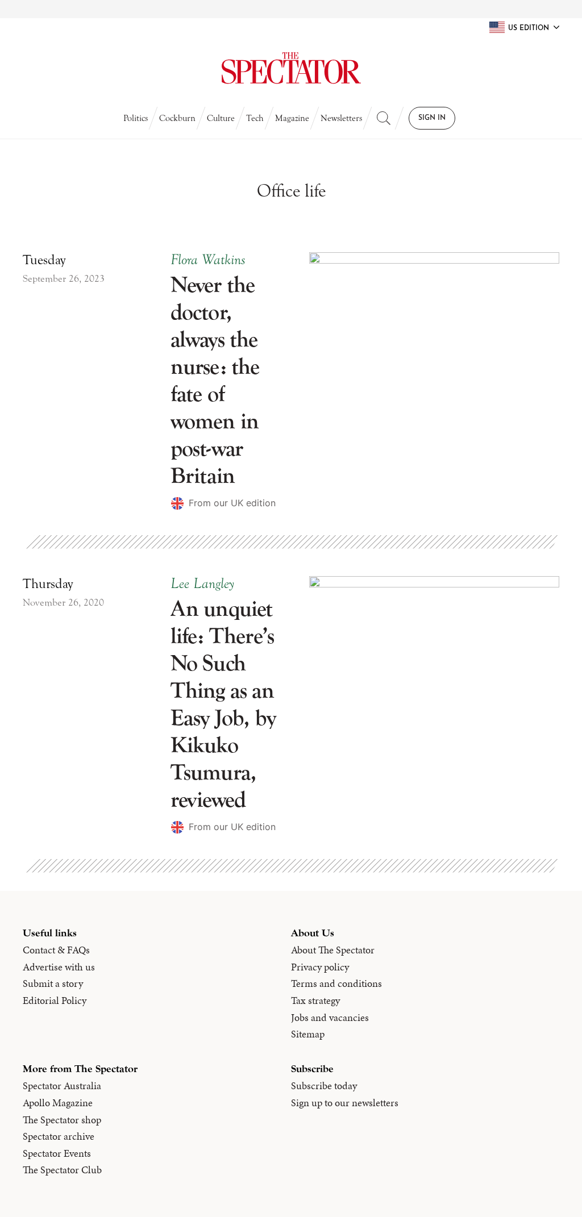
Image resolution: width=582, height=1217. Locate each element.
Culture (221, 118)
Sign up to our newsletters (344, 1103)
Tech (255, 118)
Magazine (292, 118)
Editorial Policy (54, 1000)
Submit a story (53, 983)
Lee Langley (202, 583)
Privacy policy (320, 967)
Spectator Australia (62, 1086)
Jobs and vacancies (330, 1017)
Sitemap (308, 1034)
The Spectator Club (62, 1170)
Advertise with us (59, 967)
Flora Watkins (208, 259)
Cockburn (177, 118)
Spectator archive (58, 1136)
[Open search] (384, 118)
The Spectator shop (62, 1120)
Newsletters (341, 118)
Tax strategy (315, 1000)
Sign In (432, 118)
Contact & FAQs (56, 950)
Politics (135, 118)
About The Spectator (333, 950)
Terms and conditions (336, 983)
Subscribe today (324, 1086)
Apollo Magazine (58, 1103)
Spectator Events (57, 1153)
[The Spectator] (291, 68)
